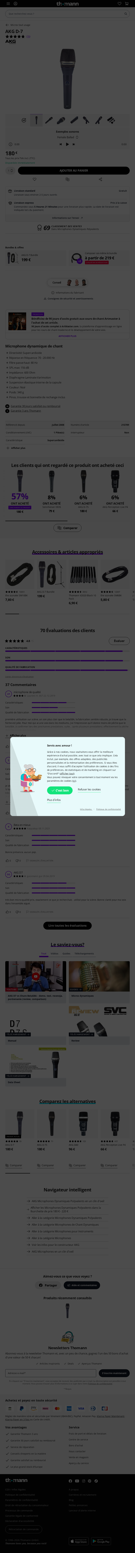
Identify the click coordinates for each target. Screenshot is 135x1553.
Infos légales (86, 809)
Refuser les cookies (89, 789)
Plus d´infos (54, 800)
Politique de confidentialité (108, 809)
